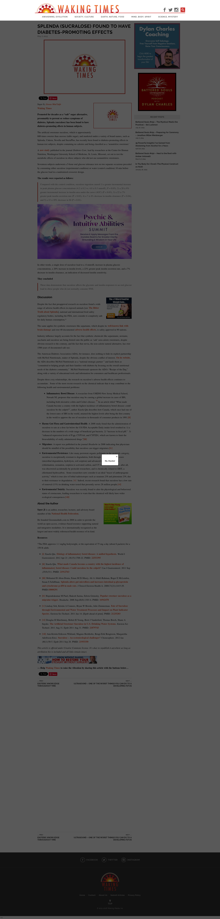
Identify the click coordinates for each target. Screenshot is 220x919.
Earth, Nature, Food (112, 17)
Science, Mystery (168, 17)
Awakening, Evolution (55, 17)
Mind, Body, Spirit (141, 17)
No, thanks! (110, 461)
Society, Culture (84, 17)
